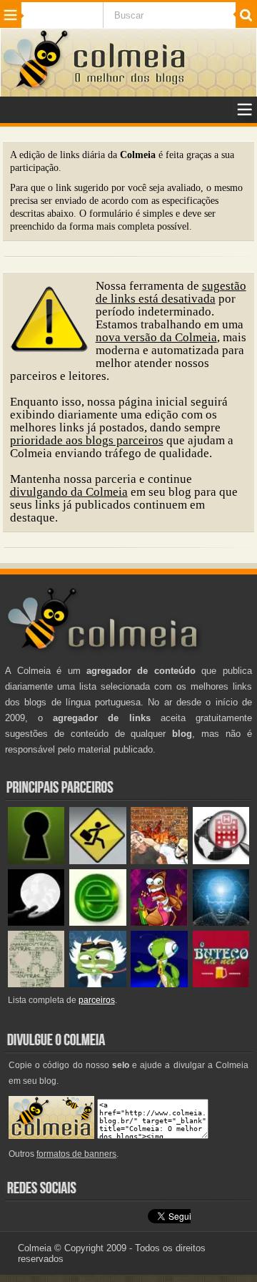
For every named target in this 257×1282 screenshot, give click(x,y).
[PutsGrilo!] (159, 984)
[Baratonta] (159, 922)
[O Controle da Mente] (221, 922)
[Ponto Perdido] (36, 861)
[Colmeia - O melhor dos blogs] (36, 87)
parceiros (97, 1000)
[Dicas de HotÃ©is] (221, 861)
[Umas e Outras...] (36, 984)
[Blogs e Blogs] (97, 922)
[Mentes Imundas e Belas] (36, 922)
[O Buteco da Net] (221, 984)
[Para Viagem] (97, 861)
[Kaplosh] (159, 861)
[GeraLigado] (97, 984)
